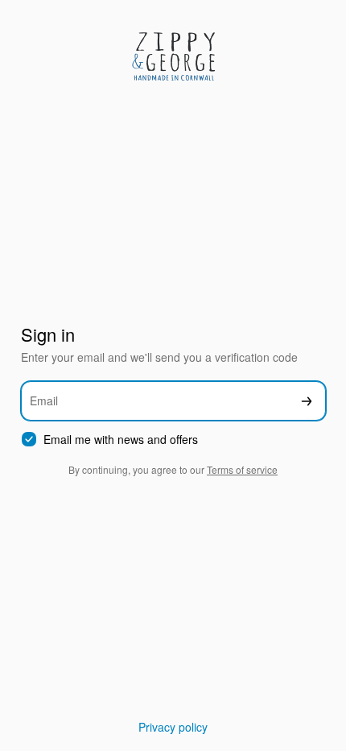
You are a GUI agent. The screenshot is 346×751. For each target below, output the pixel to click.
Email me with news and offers (120, 439)
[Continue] (306, 401)
